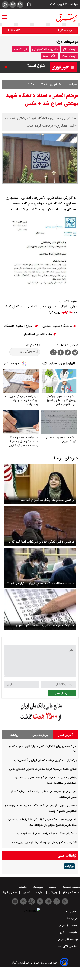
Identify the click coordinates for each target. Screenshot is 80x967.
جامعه (52, 887)
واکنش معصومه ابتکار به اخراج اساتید (47, 499)
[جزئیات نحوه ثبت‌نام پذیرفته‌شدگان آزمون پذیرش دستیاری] (40, 609)
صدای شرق (10, 892)
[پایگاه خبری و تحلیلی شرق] (66, 18)
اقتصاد (23, 887)
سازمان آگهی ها (68, 946)
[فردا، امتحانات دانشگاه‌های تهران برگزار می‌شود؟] (40, 568)
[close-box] (6, 67)
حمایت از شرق (68, 925)
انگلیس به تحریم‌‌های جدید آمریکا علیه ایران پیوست (44, 842)
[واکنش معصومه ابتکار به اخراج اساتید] (40, 484)
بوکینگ (69, 866)
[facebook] (60, 353)
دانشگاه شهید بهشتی (57, 326)
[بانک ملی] (40, 721)
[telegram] (75, 353)
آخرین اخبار (65, 735)
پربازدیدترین (40, 735)
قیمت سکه (69, 56)
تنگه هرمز (49, 56)
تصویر (26, 892)
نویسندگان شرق (68, 939)
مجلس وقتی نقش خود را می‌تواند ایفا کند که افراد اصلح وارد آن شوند (42, 541)
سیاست (71, 84)
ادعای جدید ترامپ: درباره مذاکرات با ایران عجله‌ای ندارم (43, 769)
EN (20, 4)
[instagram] (56, 901)
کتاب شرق (14, 30)
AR (13, 4)
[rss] (65, 901)
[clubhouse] (23, 901)
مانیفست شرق (68, 932)
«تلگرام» (66, 312)
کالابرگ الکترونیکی (45, 49)
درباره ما (72, 918)
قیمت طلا (20, 49)
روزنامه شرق (65, 30)
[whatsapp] (53, 352)
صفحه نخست (70, 887)
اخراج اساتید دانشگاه (19, 326)
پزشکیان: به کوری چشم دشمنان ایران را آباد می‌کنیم (45, 760)
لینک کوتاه (33, 345)
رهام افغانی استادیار (38, 334)
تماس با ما (71, 911)
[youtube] (15, 901)
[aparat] (31, 901)
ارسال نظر (61, 693)
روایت (39, 892)
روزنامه (14, 735)
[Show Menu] (5, 15)
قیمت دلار (70, 49)
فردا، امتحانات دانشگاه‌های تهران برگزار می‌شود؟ (40, 583)
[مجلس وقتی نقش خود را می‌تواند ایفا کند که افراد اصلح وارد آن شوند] (40, 526)
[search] (5, 4)
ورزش (53, 892)
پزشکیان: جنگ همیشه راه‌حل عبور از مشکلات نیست (44, 833)
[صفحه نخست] (27, 4)
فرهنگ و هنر (71, 892)
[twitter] (68, 353)
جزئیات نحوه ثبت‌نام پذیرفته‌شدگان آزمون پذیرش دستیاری (45, 625)
